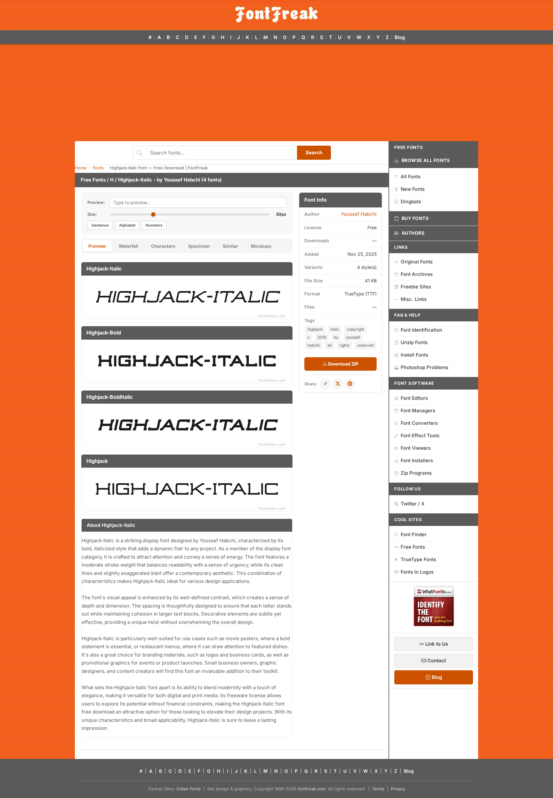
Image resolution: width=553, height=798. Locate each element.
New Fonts (413, 189)
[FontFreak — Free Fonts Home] (276, 14)
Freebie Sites (416, 287)
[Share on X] (338, 384)
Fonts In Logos (417, 572)
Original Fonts (417, 262)
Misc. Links (414, 299)
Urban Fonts (188, 788)
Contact (436, 660)
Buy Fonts (415, 218)
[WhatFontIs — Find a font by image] (434, 624)
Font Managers (418, 410)
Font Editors (414, 398)
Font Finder (414, 534)
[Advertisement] (276, 93)
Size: (92, 214)
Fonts (98, 167)
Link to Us (436, 644)
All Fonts (411, 176)
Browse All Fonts (426, 160)
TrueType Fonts (418, 559)
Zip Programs (416, 473)
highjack (315, 329)
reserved (365, 345)
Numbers (154, 225)
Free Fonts (93, 180)
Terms (378, 788)
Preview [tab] (97, 246)
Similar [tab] (230, 246)
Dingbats (411, 201)
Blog (400, 37)
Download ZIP (342, 364)
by (336, 337)
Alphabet (127, 225)
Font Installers (417, 460)
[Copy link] (325, 384)
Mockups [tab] (261, 246)
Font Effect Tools (420, 435)
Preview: (96, 202)
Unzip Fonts (414, 342)
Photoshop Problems (424, 367)
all (329, 345)
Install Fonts (414, 355)
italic (335, 329)
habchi (314, 345)
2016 (321, 337)
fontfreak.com (311, 788)
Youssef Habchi (182, 180)
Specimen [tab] (199, 246)
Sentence (100, 225)
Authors (413, 233)
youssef (353, 337)
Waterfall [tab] (128, 246)
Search (314, 152)
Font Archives (417, 274)
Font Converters (419, 423)
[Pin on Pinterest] (350, 384)
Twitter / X (413, 504)
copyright (355, 329)
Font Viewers (416, 448)
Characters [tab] (163, 246)
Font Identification (421, 330)
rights (344, 345)
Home (81, 167)
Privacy (398, 788)
